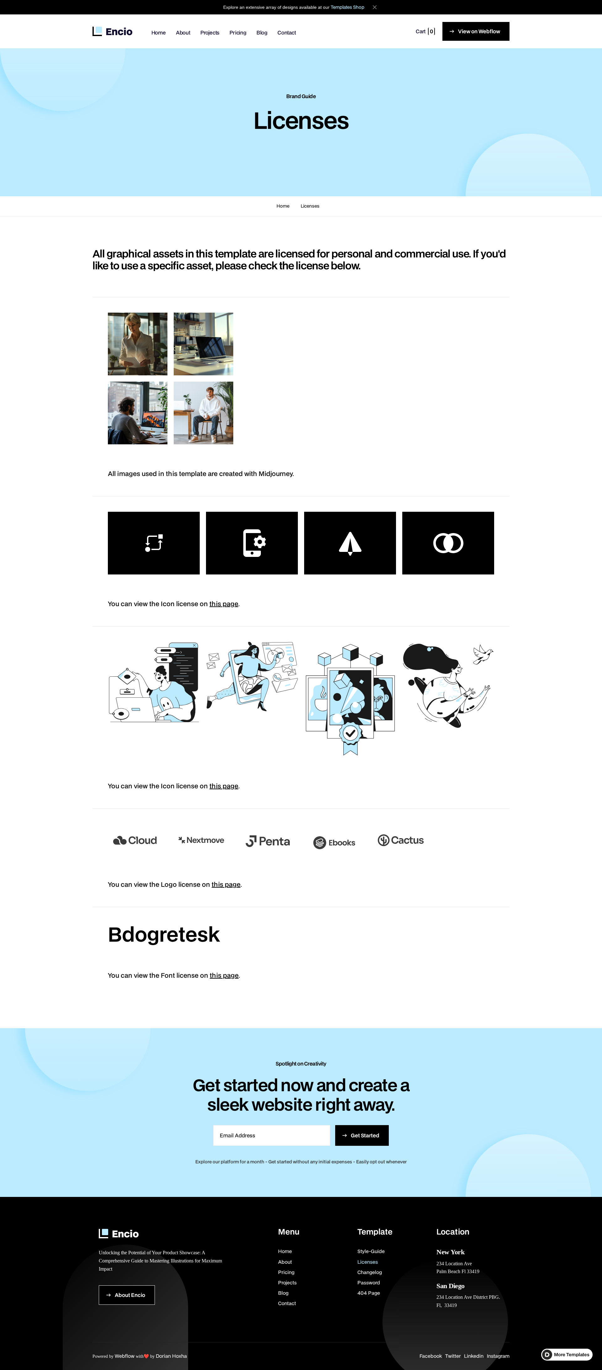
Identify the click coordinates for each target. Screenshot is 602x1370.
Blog (261, 32)
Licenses (310, 206)
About (183, 32)
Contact (286, 32)
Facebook (431, 1355)
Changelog (369, 1272)
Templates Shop (347, 7)
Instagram (498, 1355)
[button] (425, 31)
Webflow (125, 1355)
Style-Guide (371, 1251)
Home (158, 32)
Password (368, 1282)
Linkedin (473, 1355)
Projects (209, 32)
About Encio (130, 1295)
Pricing (238, 32)
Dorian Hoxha (171, 1355)
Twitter (453, 1355)
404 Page (368, 1292)
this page (223, 603)
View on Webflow (479, 31)
